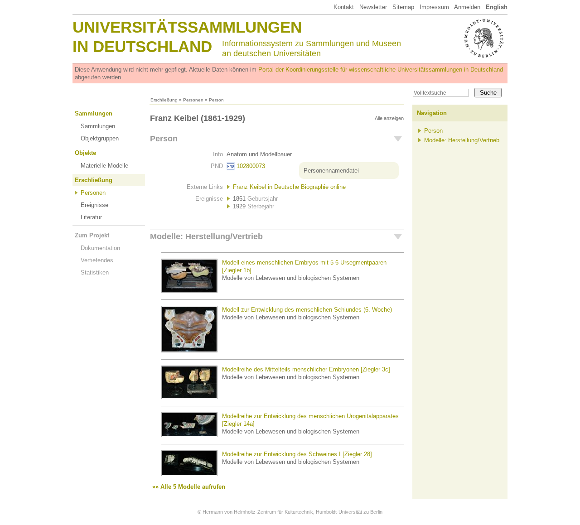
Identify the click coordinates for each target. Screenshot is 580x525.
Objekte (85, 152)
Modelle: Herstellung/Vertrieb (206, 236)
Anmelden (467, 7)
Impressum (434, 7)
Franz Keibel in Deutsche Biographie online (289, 186)
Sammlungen (93, 113)
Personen (193, 99)
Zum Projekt (92, 235)
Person (164, 138)
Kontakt (344, 7)
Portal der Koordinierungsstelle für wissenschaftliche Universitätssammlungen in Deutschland (380, 69)
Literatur (91, 217)
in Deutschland (142, 46)
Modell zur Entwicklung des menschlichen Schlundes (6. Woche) (307, 309)
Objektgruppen (100, 138)
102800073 (251, 166)
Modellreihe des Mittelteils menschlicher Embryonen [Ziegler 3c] (306, 369)
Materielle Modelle (104, 165)
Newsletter (373, 7)
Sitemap (403, 7)
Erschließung (164, 99)
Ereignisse (94, 205)
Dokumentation (100, 248)
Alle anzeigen (389, 118)
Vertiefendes (97, 260)
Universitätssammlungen (187, 27)
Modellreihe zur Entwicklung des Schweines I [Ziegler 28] (297, 454)
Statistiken (95, 272)
